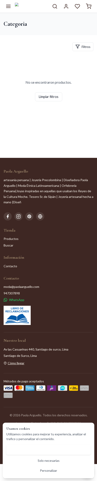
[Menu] (8, 6)
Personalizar (48, 470)
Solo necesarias (49, 460)
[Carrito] (88, 6)
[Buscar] (55, 6)
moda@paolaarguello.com (21, 287)
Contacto (10, 266)
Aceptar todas (49, 450)
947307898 (12, 293)
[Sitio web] (40, 216)
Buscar (8, 245)
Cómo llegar (16, 363)
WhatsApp (16, 300)
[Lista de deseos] (77, 6)
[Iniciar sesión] (66, 6)
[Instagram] (18, 216)
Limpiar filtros (48, 97)
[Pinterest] (29, 216)
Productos (11, 239)
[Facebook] (8, 216)
